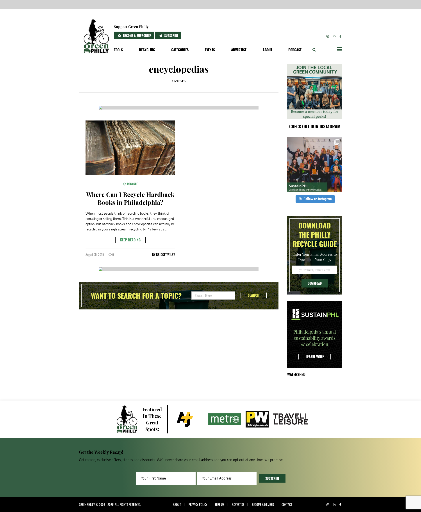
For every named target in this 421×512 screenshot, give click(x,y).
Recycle (132, 183)
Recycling (147, 49)
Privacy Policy (198, 504)
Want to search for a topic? (136, 295)
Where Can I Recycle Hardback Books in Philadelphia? (130, 198)
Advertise (238, 49)
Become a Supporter (136, 35)
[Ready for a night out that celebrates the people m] (314, 164)
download (315, 283)
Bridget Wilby (165, 254)
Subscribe (170, 35)
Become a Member (263, 504)
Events (210, 49)
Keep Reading (130, 240)
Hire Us (219, 504)
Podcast (294, 49)
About (267, 49)
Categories (180, 49)
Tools (118, 49)
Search (253, 295)
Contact (287, 504)
